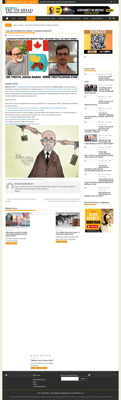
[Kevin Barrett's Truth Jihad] (7, 18)
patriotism (41, 179)
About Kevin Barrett (39, 380)
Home (13, 18)
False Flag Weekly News (46, 18)
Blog (34, 382)
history (28, 179)
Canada (23, 179)
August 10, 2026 (11, 227)
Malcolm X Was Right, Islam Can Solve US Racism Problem (21, 200)
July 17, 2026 (61, 227)
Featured (8, 243)
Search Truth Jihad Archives (69, 375)
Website (17, 191)
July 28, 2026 (36, 355)
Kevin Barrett (20, 35)
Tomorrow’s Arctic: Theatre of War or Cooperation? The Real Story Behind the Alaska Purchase (36, 108)
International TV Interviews (69, 18)
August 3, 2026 (104, 160)
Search (83, 379)
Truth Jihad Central (39, 386)
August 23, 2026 (104, 74)
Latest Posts (89, 69)
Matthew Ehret (34, 179)
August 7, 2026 (104, 147)
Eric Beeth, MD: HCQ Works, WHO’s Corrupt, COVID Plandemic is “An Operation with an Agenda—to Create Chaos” (62, 200)
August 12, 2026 (104, 122)
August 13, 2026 (104, 96)
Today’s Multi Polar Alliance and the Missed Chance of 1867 (25, 110)
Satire (85, 18)
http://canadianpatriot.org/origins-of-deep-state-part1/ (22, 119)
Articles (21, 18)
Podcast (31, 18)
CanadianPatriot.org (23, 87)
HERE (15, 84)
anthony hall (17, 179)
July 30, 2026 (103, 174)
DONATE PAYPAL (97, 18)
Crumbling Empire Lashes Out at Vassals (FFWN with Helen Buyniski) (61, 2)
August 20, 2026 (104, 85)
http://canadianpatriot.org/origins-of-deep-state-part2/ (22, 124)
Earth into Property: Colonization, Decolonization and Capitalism (44, 91)
